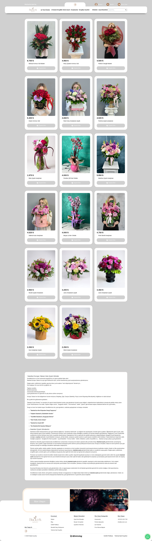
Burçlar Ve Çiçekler (78, 522)
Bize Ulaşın (39, 501)
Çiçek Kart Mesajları (79, 519)
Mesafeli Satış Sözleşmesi (57, 527)
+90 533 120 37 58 (117, 498)
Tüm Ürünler (46, 10)
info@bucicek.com (117, 505)
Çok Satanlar (98, 524)
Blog (52, 522)
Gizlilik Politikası (55, 524)
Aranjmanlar (74, 10)
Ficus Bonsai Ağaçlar (100, 527)
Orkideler (95, 10)
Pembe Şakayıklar (99, 522)
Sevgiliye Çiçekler (84, 10)
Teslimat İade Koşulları (56, 530)
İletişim (52, 519)
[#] (75, 4)
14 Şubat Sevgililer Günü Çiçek (60, 10)
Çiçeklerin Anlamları (79, 524)
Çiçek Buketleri (103, 10)
